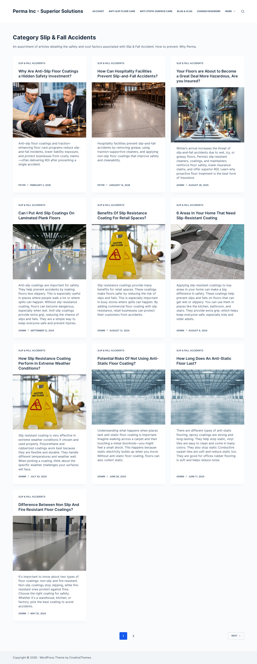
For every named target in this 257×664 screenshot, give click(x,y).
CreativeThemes (80, 657)
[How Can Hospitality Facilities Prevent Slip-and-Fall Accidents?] (128, 109)
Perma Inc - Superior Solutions (48, 11)
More (228, 11)
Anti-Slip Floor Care (122, 11)
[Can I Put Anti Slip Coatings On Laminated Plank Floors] (49, 251)
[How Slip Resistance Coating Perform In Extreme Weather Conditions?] (49, 401)
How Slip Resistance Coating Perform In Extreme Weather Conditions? (44, 363)
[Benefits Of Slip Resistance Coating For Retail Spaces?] (128, 251)
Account (98, 11)
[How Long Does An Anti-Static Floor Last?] (207, 397)
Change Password (209, 11)
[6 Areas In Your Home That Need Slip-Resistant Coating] (207, 251)
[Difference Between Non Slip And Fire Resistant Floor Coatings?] (49, 543)
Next (234, 635)
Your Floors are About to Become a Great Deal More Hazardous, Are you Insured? (207, 76)
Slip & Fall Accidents (31, 63)
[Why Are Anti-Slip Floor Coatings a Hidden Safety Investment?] (49, 109)
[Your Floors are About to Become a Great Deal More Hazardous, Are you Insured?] (207, 114)
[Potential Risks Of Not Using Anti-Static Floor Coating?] (128, 397)
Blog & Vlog (184, 11)
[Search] (242, 11)
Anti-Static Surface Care (156, 11)
